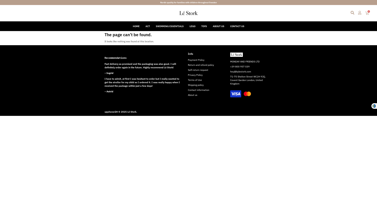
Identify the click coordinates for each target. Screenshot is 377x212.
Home (136, 26)
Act (147, 26)
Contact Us (237, 26)
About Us (218, 26)
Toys (204, 26)
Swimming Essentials (170, 26)
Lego (192, 26)
